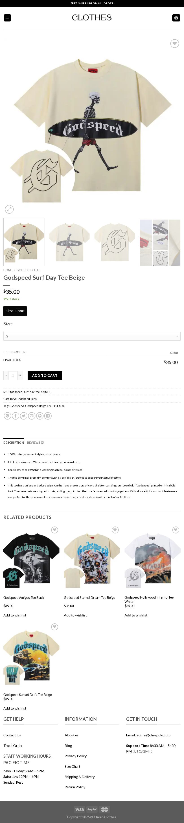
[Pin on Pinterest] (40, 416)
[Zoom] (9, 209)
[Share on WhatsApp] (7, 416)
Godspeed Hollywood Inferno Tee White (149, 599)
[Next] (171, 126)
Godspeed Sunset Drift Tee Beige (27, 695)
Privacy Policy (76, 756)
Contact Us (12, 735)
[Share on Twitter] (23, 416)
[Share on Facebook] (15, 416)
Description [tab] (13, 442)
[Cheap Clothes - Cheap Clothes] (92, 18)
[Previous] (13, 126)
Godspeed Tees (29, 270)
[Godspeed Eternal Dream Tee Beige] (92, 559)
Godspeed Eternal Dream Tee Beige (89, 597)
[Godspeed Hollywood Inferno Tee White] (153, 559)
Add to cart (44, 375)
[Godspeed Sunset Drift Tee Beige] (31, 655)
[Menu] (7, 18)
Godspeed (17, 406)
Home (7, 270)
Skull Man (59, 406)
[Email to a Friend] (31, 416)
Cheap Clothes (105, 817)
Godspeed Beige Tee (38, 406)
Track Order (13, 745)
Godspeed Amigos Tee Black (23, 597)
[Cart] (176, 18)
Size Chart (72, 766)
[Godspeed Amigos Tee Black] (31, 559)
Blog (68, 745)
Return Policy (75, 787)
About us (72, 735)
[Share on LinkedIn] (48, 416)
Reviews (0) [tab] (35, 442)
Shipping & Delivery (80, 776)
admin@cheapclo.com (154, 735)
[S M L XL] (92, 336)
